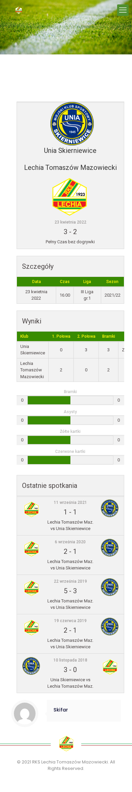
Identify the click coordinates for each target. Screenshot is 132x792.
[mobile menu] (123, 10)
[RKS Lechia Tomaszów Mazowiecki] (18, 10)
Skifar (60, 709)
